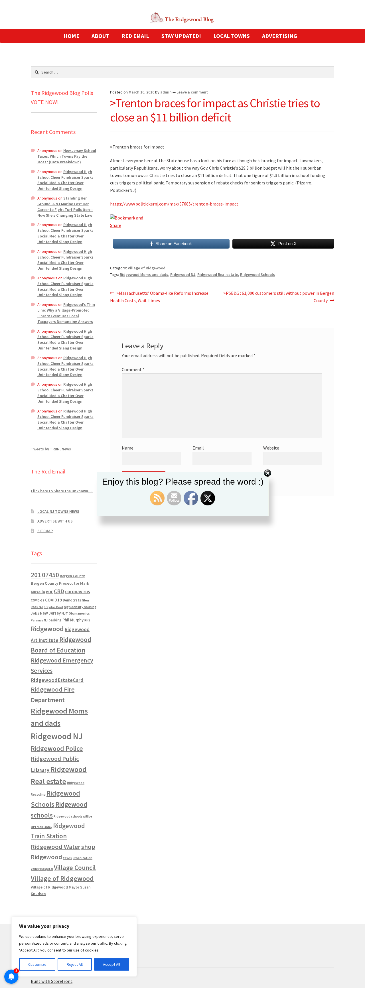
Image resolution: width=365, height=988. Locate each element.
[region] (74, 947)
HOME (71, 35)
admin (166, 92)
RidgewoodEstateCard (57, 680)
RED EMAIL (135, 35)
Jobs (35, 613)
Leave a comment (192, 92)
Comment (133, 369)
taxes (67, 858)
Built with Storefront (51, 981)
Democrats (72, 600)
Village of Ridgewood (146, 268)
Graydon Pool (53, 607)
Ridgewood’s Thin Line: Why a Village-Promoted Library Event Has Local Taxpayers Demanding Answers (66, 313)
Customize (37, 964)
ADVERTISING (279, 35)
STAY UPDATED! (181, 35)
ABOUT (100, 35)
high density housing (80, 607)
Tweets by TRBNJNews (51, 449)
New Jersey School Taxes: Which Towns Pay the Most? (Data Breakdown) (66, 156)
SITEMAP (45, 530)
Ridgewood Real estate (217, 274)
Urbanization (82, 858)
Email (198, 448)
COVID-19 (37, 600)
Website (271, 448)
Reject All (75, 964)
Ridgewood (47, 629)
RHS (87, 620)
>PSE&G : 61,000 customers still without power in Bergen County (278, 296)
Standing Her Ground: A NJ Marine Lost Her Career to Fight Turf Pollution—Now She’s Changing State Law (65, 206)
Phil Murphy (73, 620)
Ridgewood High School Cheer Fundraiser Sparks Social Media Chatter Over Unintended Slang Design (65, 180)
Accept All (111, 964)
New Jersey (50, 613)
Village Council (75, 867)
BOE (49, 591)
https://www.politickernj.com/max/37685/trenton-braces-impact (174, 204)
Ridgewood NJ (182, 274)
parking (55, 620)
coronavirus (77, 591)
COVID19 (53, 600)
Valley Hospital (42, 869)
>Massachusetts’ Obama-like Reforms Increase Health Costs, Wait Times (159, 296)
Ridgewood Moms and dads (144, 274)
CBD (59, 591)
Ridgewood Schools (257, 274)
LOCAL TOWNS (231, 35)
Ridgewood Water (55, 847)
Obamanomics (79, 613)
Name (127, 448)
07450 (50, 575)
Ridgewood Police (57, 748)
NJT (65, 613)
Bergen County (72, 576)
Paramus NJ (39, 620)
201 (36, 575)
